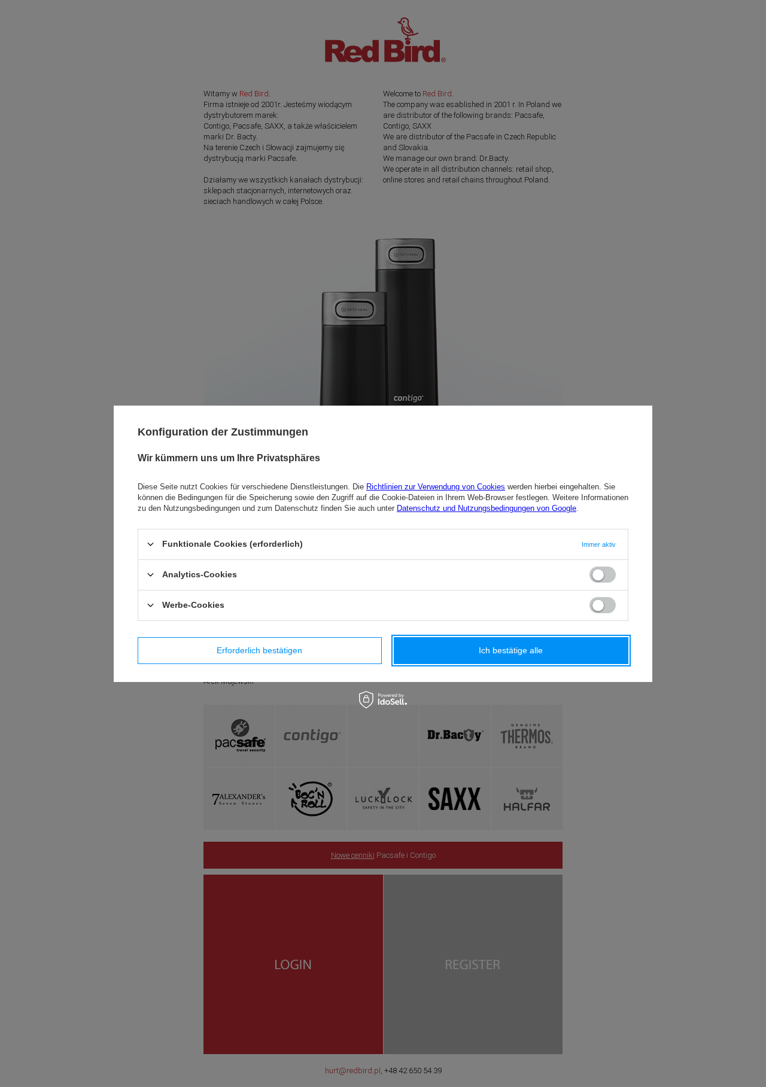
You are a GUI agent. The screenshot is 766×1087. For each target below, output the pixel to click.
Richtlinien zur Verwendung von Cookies (435, 486)
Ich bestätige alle (511, 650)
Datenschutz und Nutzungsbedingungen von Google (486, 507)
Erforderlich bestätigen (259, 650)
